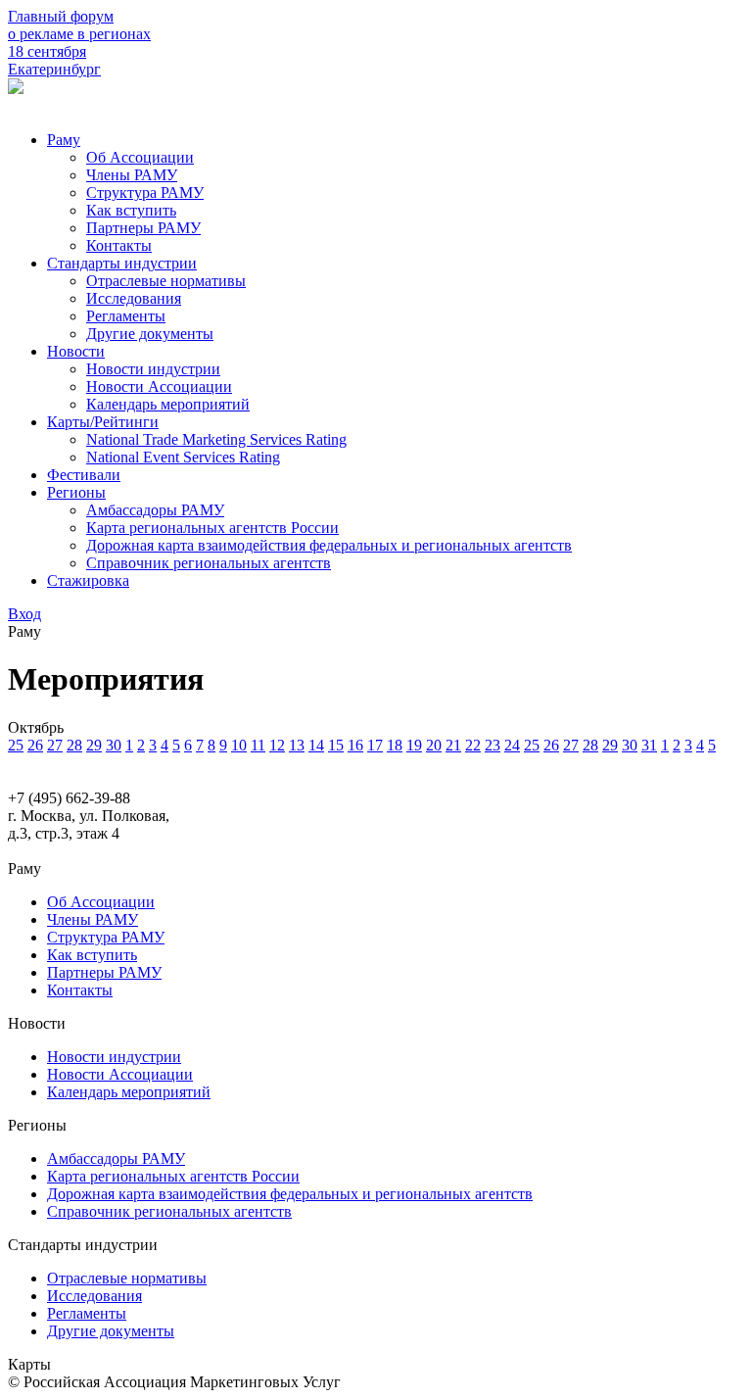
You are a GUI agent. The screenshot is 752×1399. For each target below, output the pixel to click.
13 (297, 745)
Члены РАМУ (131, 175)
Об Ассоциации (140, 157)
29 (94, 745)
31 (649, 745)
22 (473, 745)
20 (434, 745)
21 (453, 745)
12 (277, 745)
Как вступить (131, 210)
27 (55, 745)
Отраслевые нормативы (166, 280)
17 (375, 745)
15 (336, 745)
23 (492, 745)
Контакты (119, 245)
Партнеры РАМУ (143, 227)
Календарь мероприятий (168, 404)
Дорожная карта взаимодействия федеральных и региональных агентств (329, 545)
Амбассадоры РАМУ (155, 510)
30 (113, 745)
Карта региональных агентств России (212, 527)
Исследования (133, 298)
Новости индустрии (153, 369)
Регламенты (125, 316)
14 (316, 745)
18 (394, 745)
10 (239, 745)
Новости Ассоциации (159, 386)
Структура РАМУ (145, 192)
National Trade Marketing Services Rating (216, 439)
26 (35, 745)
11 (258, 745)
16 (355, 745)
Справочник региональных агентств (208, 563)
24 (512, 745)
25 (16, 745)
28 (74, 745)
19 (414, 745)
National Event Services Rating (183, 457)
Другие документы (149, 333)
